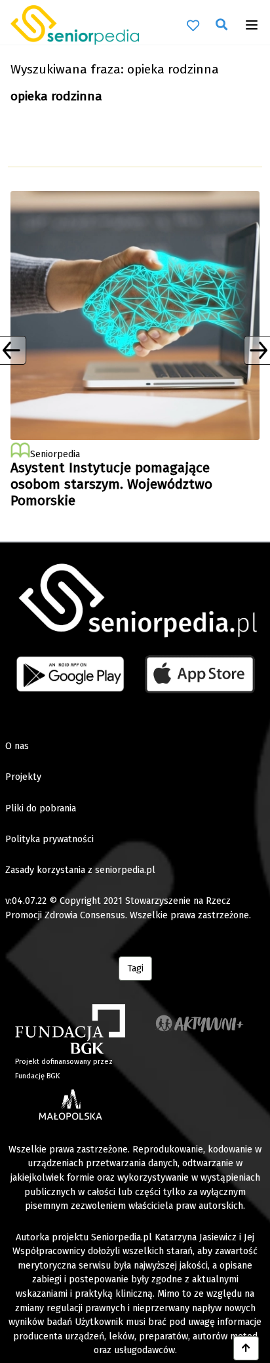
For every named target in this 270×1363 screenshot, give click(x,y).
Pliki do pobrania (40, 808)
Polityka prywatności (49, 839)
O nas (17, 746)
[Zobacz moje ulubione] (193, 24)
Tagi (135, 968)
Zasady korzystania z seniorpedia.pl (80, 870)
